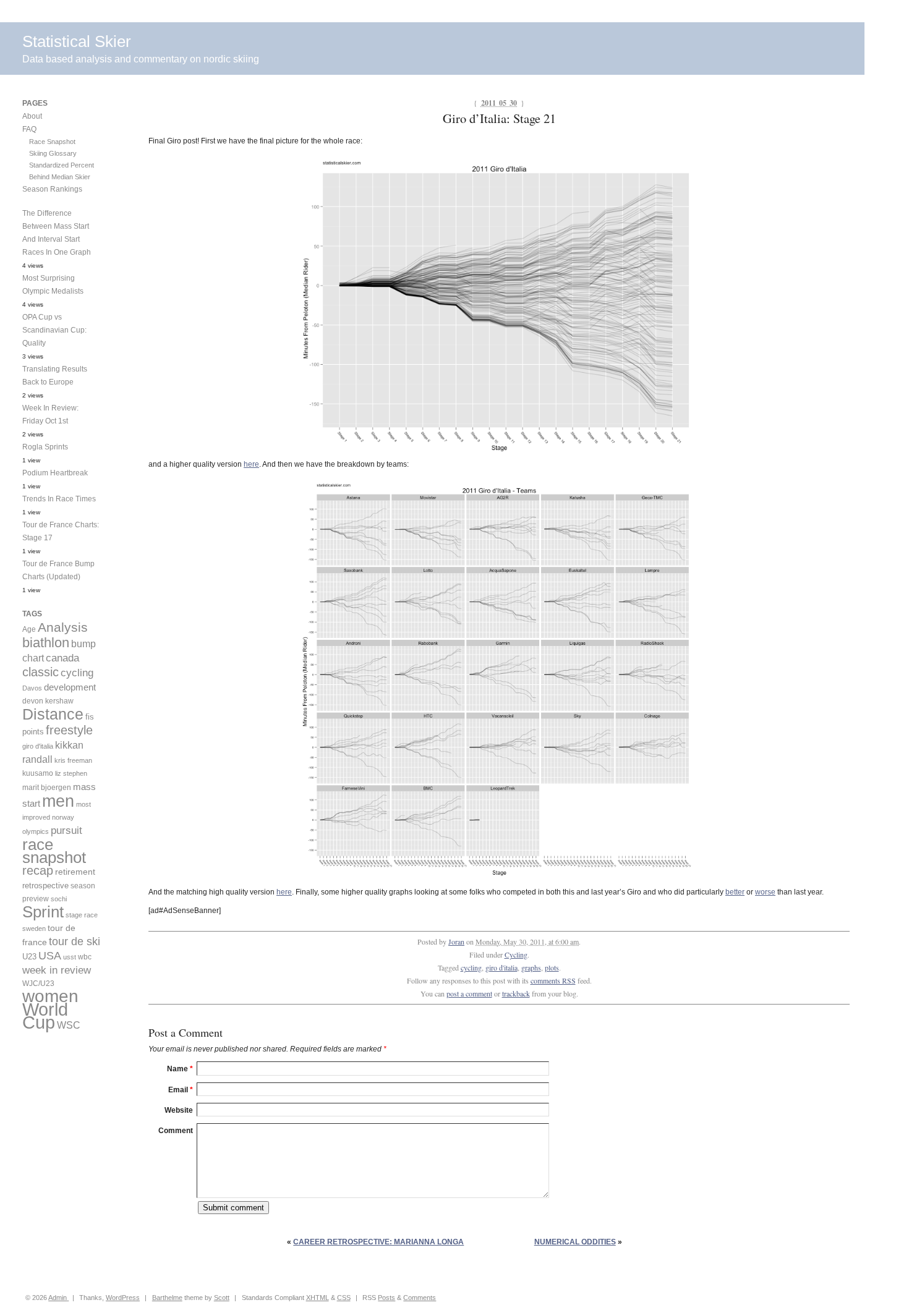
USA (49, 956)
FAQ (29, 129)
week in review (56, 970)
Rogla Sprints (45, 447)
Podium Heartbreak (55, 473)
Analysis (63, 627)
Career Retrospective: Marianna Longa (378, 1242)
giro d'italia (501, 967)
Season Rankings (52, 189)
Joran (456, 941)
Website (178, 1110)
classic (40, 672)
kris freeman (73, 760)
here (251, 464)
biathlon (45, 642)
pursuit (66, 830)
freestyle (69, 730)
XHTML (317, 1297)
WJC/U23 (38, 983)
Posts (386, 1297)
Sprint (43, 911)
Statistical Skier (76, 41)
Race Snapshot (52, 141)
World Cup (45, 1015)
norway (63, 817)
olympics (35, 831)
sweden (34, 928)
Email (180, 1090)
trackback (516, 993)
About (32, 116)
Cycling (516, 954)
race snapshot (54, 851)
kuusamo (37, 773)
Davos (32, 688)
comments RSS (553, 980)
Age (29, 629)
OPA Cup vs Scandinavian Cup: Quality (54, 330)
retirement (75, 872)
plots (552, 967)
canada (62, 658)
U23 (29, 957)
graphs (531, 967)
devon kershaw (48, 701)
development (70, 687)
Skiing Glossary (53, 153)
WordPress (123, 1297)
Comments (419, 1297)
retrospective (45, 885)
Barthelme (167, 1297)
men (58, 800)
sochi (59, 899)
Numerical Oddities (575, 1242)
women (50, 996)
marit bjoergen (46, 787)
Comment (175, 1130)
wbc (85, 957)
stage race (82, 915)
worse (765, 892)
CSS (344, 1297)
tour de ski (74, 941)
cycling (471, 967)
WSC (68, 1024)
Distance (52, 714)
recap (37, 870)
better (735, 892)
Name (180, 1068)
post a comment (469, 993)
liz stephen (71, 773)
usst (69, 957)
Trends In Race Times (59, 499)
